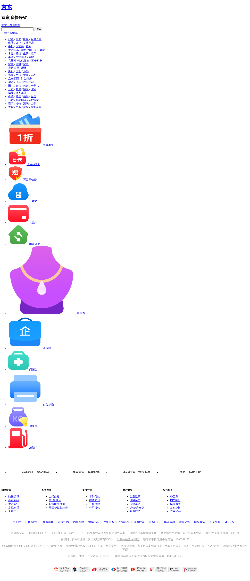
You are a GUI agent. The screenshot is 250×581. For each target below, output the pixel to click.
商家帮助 (78, 522)
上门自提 (54, 496)
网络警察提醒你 (81, 569)
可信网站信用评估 (62, 569)
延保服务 (175, 504)
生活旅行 (13, 504)
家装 (11, 64)
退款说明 (135, 504)
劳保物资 (23, 60)
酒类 (18, 53)
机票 (11, 96)
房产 (11, 82)
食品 (11, 53)
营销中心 (93, 522)
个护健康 (39, 50)
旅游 (26, 96)
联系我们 (33, 522)
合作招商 (63, 522)
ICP (81, 532)
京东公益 (214, 522)
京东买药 (13, 78)
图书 (11, 85)
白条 (18, 107)
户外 (26, 71)
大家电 (12, 511)
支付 (11, 107)
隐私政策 (199, 522)
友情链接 (124, 522)
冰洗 (11, 39)
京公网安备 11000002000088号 (29, 532)
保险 (26, 107)
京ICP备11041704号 (63, 532)
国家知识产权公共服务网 (189, 569)
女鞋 (11, 89)
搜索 (38, 29)
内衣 (33, 75)
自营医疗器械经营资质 (143, 532)
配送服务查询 (57, 504)
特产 (33, 53)
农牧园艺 (34, 100)
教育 (26, 85)
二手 (33, 103)
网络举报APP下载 (138, 569)
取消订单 (135, 511)
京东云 (107, 556)
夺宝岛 (174, 496)
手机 (11, 46)
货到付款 (94, 496)
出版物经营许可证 (128, 539)
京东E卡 (175, 507)
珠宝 (33, 89)
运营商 (20, 46)
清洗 (26, 103)
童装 (26, 75)
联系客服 (48, 522)
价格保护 (135, 500)
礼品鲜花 (21, 100)
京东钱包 (93, 556)
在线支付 (94, 500)
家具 (26, 64)
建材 (18, 64)
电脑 (11, 42)
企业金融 (36, 107)
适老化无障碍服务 (174, 569)
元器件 (12, 60)
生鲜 (26, 53)
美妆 (11, 57)
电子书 (35, 85)
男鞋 (11, 71)
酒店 (18, 96)
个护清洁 (21, 57)
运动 (18, 71)
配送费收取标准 (58, 507)
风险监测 (169, 522)
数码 (28, 46)
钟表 (26, 89)
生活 (33, 96)
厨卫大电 (36, 39)
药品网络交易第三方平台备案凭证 (181, 532)
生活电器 (13, 50)
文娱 (18, 85)
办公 (18, 42)
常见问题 (13, 507)
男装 (11, 75)
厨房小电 (26, 50)
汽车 (18, 82)
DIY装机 (175, 500)
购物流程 (13, 496)
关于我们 (18, 522)
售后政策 (135, 496)
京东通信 (175, 511)
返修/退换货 (137, 507)
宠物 (31, 57)
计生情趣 (26, 78)
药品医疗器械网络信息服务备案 (106, 532)
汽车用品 (28, 82)
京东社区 (154, 522)
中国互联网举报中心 (119, 569)
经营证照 (112, 545)
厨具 (24, 67)
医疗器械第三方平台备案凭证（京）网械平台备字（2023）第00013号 (163, 545)
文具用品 (28, 42)
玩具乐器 (21, 92)
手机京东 (108, 522)
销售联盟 (139, 522)
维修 (18, 103)
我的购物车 (11, 32)
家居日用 (13, 67)
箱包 (18, 89)
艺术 (11, 100)
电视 (26, 39)
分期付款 (94, 504)
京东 (6, 7)
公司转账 (94, 507)
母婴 (11, 92)
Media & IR (230, 522)
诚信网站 (100, 569)
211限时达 (55, 500)
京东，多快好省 (10, 25)
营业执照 (214, 545)
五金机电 (36, 60)
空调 (18, 39)
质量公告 (184, 522)
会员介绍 (13, 500)
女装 (18, 75)
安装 (11, 103)
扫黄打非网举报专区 (158, 569)
